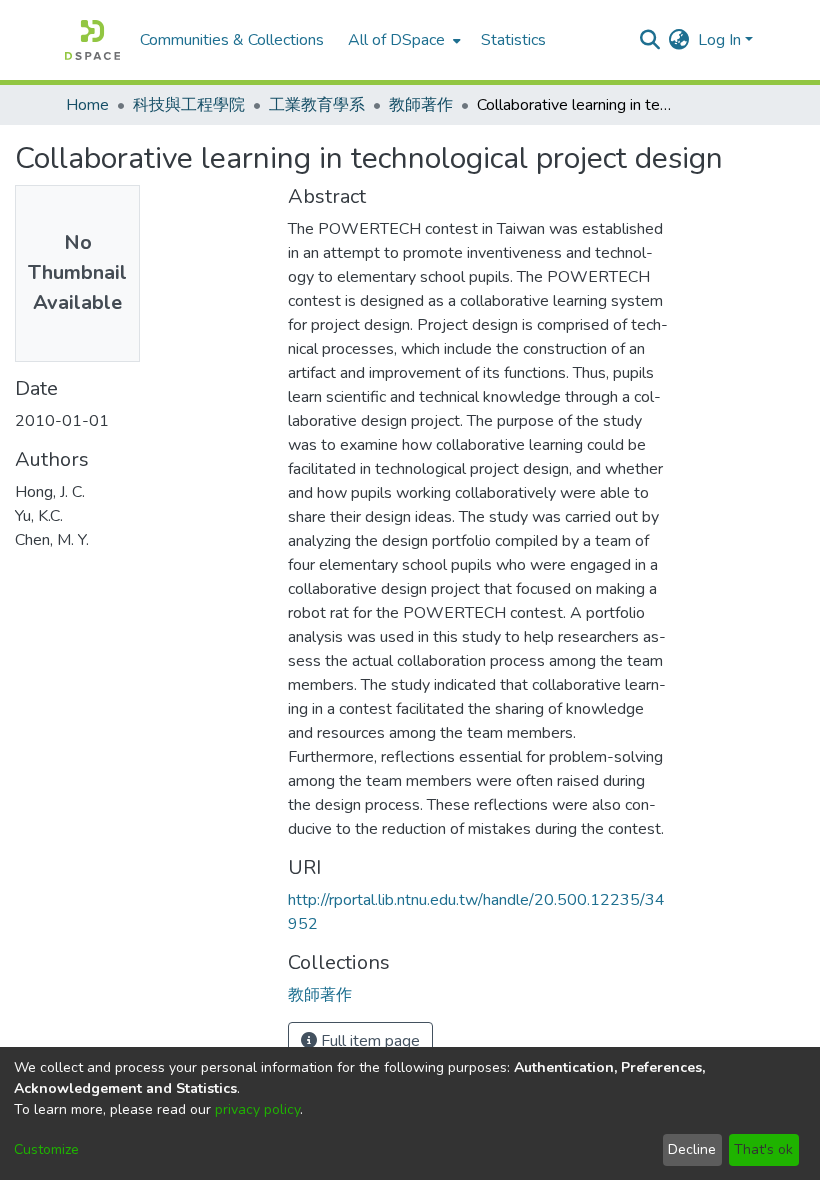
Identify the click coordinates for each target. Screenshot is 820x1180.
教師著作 (421, 105)
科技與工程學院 (189, 105)
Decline (692, 1149)
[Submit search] (650, 40)
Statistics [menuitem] (513, 40)
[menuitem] (402, 40)
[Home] (92, 40)
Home (87, 105)
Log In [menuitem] (719, 40)
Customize (46, 1149)
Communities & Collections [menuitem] (232, 40)
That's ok (763, 1149)
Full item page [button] (368, 1041)
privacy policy (257, 1109)
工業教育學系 (317, 105)
